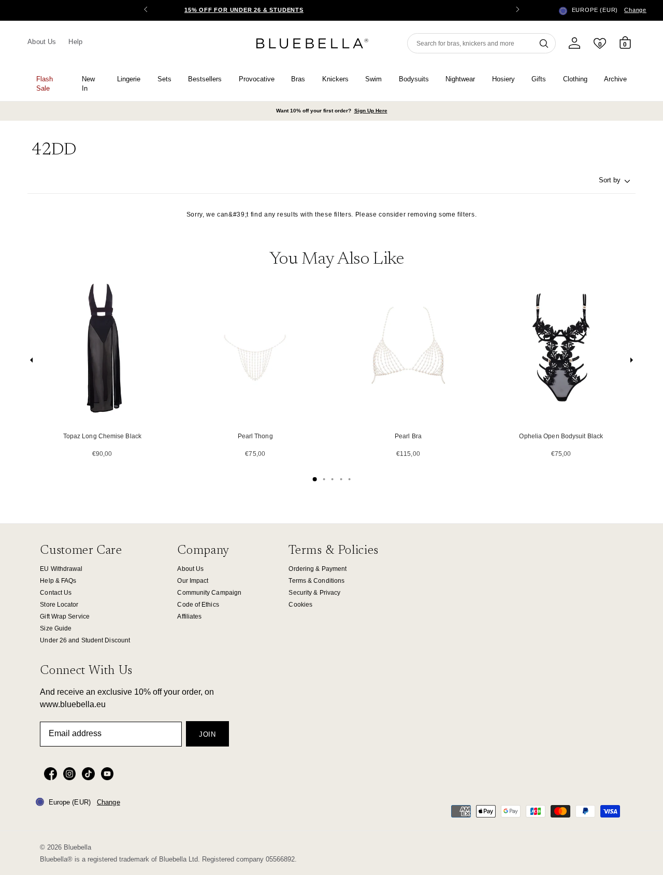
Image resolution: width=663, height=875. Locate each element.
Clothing (575, 79)
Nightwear (460, 79)
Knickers (335, 79)
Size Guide (55, 628)
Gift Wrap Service (65, 616)
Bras (298, 79)
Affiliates (189, 616)
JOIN (207, 734)
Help (75, 42)
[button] (517, 10)
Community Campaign (209, 592)
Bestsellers (205, 79)
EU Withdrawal (61, 568)
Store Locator (59, 604)
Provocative (257, 79)
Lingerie (128, 79)
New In (88, 83)
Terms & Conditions (316, 580)
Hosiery (503, 79)
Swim (373, 79)
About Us (41, 42)
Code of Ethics (198, 604)
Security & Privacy (314, 592)
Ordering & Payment (318, 568)
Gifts (538, 79)
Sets (164, 79)
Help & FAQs (58, 580)
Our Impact (192, 580)
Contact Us (55, 592)
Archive (615, 79)
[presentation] (31, 362)
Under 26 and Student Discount (85, 640)
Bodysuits (414, 79)
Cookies (300, 604)
